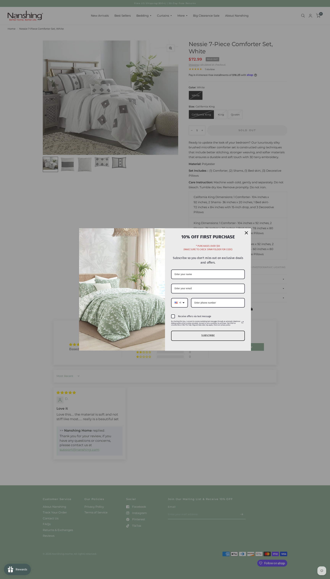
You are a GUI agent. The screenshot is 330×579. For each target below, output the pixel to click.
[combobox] (179, 303)
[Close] (246, 232)
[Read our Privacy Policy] (242, 322)
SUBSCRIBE (208, 335)
